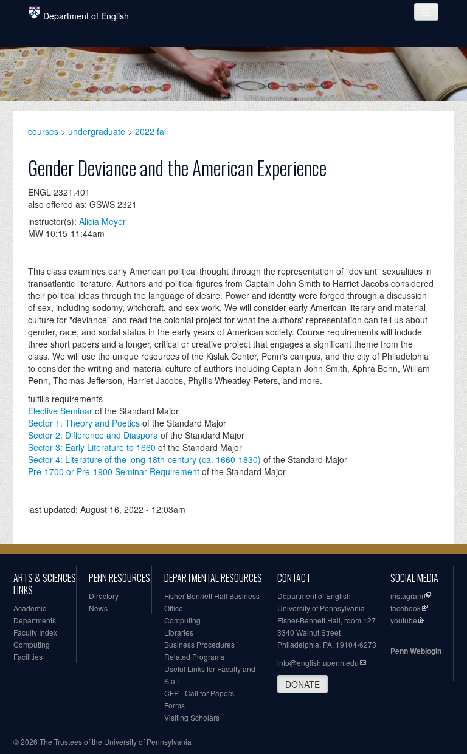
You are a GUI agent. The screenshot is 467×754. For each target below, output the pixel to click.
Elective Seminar (60, 411)
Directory (104, 596)
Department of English (86, 16)
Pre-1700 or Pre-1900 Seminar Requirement (113, 471)
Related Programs (194, 656)
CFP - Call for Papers (199, 693)
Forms (174, 705)
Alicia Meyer (102, 221)
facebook (405, 608)
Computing (31, 644)
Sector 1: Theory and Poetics (84, 423)
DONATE (302, 684)
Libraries (178, 632)
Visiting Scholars (192, 717)
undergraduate (96, 131)
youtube (403, 620)
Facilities (28, 656)
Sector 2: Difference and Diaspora (93, 435)
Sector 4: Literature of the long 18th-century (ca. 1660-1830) (144, 459)
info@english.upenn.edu (318, 662)
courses (43, 131)
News (98, 608)
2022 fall (151, 131)
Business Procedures (199, 644)
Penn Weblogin (415, 650)
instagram (406, 596)
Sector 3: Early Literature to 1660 (92, 447)
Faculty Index (35, 632)
